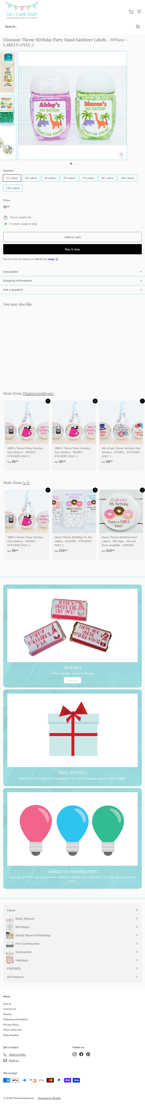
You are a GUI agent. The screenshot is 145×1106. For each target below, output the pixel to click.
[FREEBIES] (72, 625)
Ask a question (13, 289)
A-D (26, 482)
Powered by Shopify (49, 1098)
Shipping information (17, 280)
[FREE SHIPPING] (72, 730)
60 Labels (69, 178)
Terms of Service (12, 1029)
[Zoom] (121, 154)
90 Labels (107, 178)
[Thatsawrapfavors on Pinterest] (88, 1054)
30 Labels (31, 178)
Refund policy (11, 1035)
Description (11, 271)
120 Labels (12, 188)
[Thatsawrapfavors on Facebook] (81, 1054)
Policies (7, 1014)
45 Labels (50, 178)
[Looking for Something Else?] (72, 829)
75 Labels (88, 178)
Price (6, 200)
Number (8, 170)
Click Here (72, 680)
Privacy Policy (11, 1024)
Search (7, 1003)
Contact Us (9, 1008)
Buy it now (72, 249)
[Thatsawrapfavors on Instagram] (74, 1054)
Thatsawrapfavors (38, 393)
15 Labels (12, 178)
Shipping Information (15, 1019)
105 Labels (127, 178)
